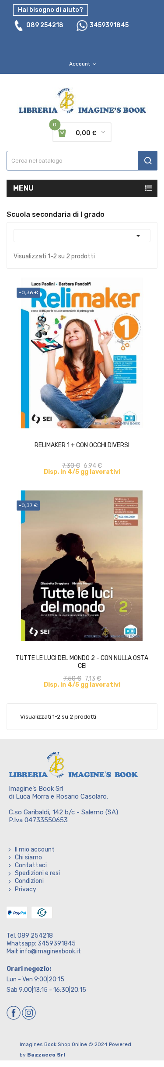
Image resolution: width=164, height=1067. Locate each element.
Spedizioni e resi (37, 873)
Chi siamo (28, 857)
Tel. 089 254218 (30, 935)
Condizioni (29, 881)
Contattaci (31, 865)
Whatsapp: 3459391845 (41, 943)
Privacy (25, 889)
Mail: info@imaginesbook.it (44, 951)
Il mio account (35, 849)
